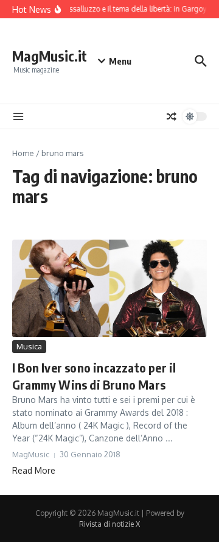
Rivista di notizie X (109, 524)
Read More (33, 470)
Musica (29, 346)
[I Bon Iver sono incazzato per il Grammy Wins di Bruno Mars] (109, 288)
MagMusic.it (49, 56)
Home (23, 153)
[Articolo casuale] (171, 116)
